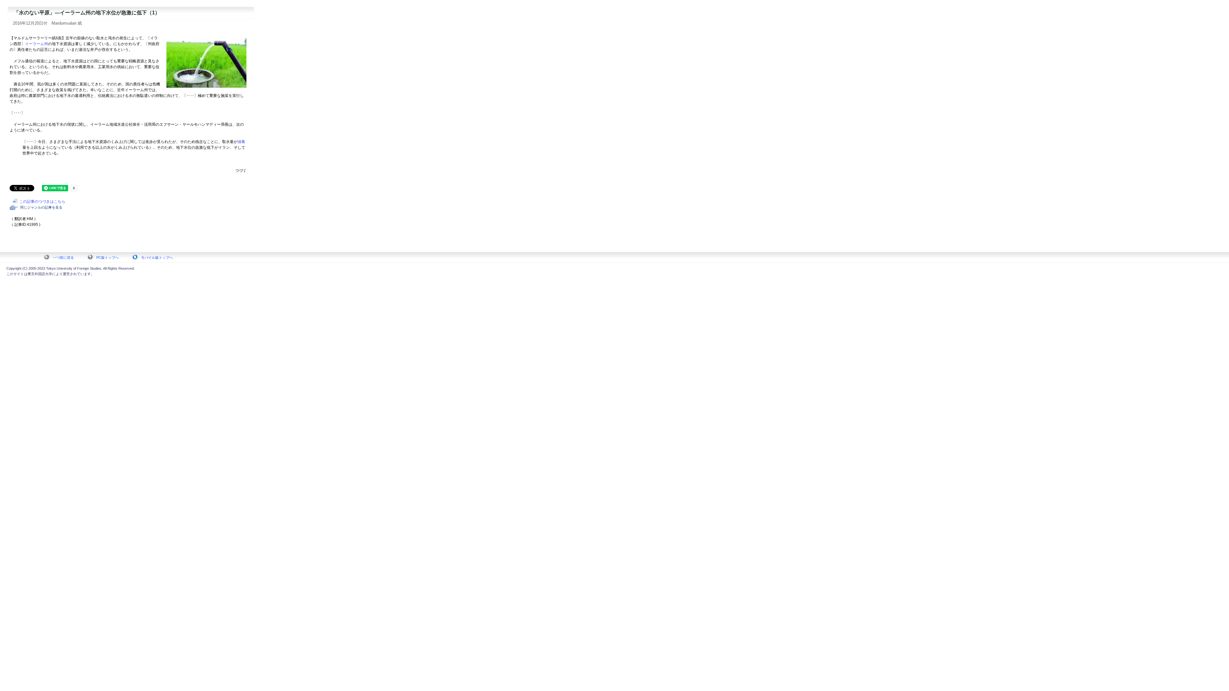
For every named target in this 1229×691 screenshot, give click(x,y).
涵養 (241, 141)
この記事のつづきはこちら (42, 201)
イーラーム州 (36, 44)
